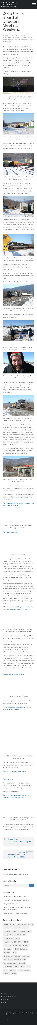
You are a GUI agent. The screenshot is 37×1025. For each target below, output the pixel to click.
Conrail (6, 935)
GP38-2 (25, 942)
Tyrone (10, 42)
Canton (29, 931)
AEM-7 (24, 924)
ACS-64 (18, 924)
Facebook (5, 999)
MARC (14, 953)
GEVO (19, 942)
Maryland (26, 956)
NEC (5, 960)
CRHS (19, 935)
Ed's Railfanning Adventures (8, 3)
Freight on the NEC (10, 942)
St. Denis (27, 970)
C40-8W (22, 931)
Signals (20, 970)
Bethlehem (7, 931)
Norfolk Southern (12, 39)
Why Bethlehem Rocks (11, 904)
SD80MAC (5, 42)
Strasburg (13, 974)
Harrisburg (13, 945)
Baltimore (13, 928)
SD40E (22, 967)
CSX (24, 935)
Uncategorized (7, 37)
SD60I (5, 970)
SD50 (28, 967)
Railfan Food (8, 967)
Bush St (15, 931)
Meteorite (28, 1013)
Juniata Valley (22, 37)
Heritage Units (24, 945)
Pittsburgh (21, 963)
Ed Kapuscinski (22, 35)
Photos (5, 993)
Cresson (12, 935)
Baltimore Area (24, 928)
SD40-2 (16, 967)
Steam (6, 974)
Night (10, 960)
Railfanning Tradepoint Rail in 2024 (15, 896)
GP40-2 (6, 945)
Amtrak (6, 928)
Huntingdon (7, 949)
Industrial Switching (20, 949)
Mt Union (5, 39)
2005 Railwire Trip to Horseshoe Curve (16, 913)
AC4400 (6, 924)
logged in (13, 874)
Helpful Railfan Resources (10, 996)
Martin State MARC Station (12, 956)
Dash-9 (17, 37)
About (4, 1002)
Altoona (30, 924)
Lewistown (30, 37)
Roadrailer (31, 39)
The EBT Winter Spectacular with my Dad (16, 900)
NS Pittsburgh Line (22, 39)
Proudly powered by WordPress (11, 1013)
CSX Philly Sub (8, 938)
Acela (12, 924)
